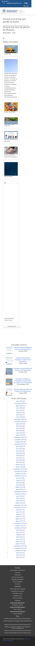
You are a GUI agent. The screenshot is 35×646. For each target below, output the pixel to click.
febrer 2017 (19, 519)
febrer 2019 (19, 487)
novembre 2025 (19, 403)
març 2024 (19, 433)
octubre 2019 (19, 473)
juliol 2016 (19, 530)
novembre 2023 (19, 440)
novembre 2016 (19, 523)
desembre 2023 (19, 437)
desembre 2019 (19, 469)
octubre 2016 (19, 526)
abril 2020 (19, 462)
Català (27, 5)
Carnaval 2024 (7, 53)
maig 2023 (19, 453)
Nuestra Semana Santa (9, 112)
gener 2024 (19, 435)
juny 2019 (19, 478)
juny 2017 (19, 512)
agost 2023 (19, 446)
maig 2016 (19, 535)
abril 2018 (19, 498)
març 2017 (19, 516)
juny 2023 (19, 451)
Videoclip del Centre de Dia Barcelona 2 (10, 140)
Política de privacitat (8, 640)
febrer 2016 (19, 541)
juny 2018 (19, 496)
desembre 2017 (19, 505)
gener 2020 (19, 467)
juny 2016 (19, 532)
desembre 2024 (19, 419)
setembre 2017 (19, 507)
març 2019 (19, 485)
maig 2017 (19, 514)
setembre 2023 (19, 444)
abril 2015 (19, 553)
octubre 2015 (19, 550)
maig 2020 (19, 460)
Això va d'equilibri (8, 176)
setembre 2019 (19, 476)
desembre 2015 (19, 546)
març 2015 (19, 555)
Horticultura (7, 125)
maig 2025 (19, 412)
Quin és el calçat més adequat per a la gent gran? (10, 156)
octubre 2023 (19, 442)
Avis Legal (27, 638)
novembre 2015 (19, 548)
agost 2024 (19, 424)
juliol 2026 (19, 401)
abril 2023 (19, 455)
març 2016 (19, 539)
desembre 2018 (19, 492)
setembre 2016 (19, 528)
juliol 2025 (19, 408)
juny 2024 (19, 428)
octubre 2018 (19, 494)
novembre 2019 (19, 471)
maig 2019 (19, 480)
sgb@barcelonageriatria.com (14, 3)
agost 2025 (19, 406)
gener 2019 (19, 489)
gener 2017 (19, 521)
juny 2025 (19, 410)
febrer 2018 (19, 503)
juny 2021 (19, 458)
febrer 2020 (19, 464)
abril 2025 (19, 415)
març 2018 (19, 501)
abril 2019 (19, 483)
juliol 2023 (19, 449)
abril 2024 (19, 430)
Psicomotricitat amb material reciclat (9, 319)
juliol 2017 (19, 510)
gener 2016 (19, 544)
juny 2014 (19, 557)
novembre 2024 (19, 421)
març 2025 (19, 417)
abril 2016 (19, 537)
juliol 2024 (19, 426)
